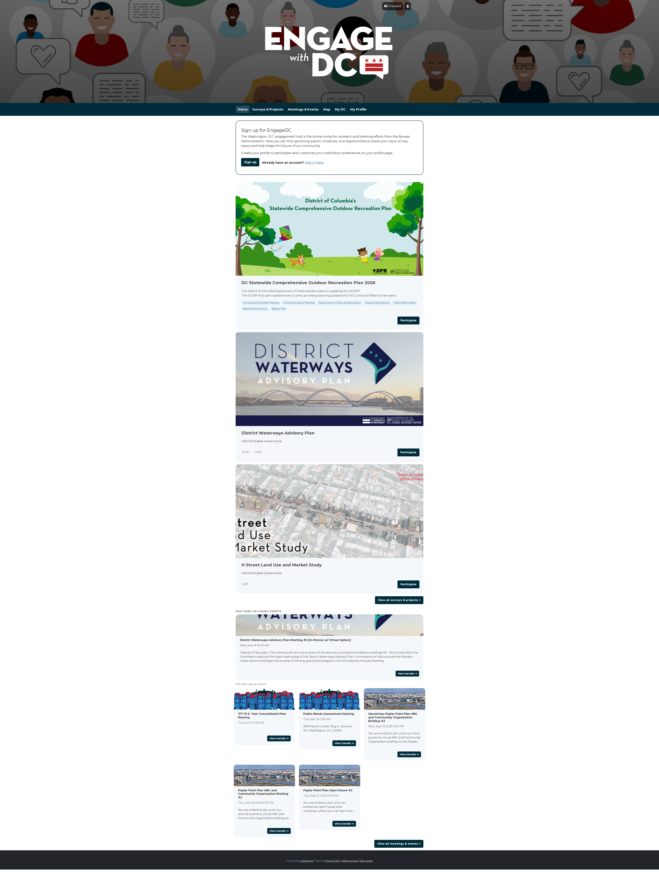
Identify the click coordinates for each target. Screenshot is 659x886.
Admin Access (350, 860)
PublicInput (307, 860)
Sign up (250, 162)
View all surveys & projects (398, 600)
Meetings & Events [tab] (303, 109)
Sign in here (314, 163)
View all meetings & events (398, 843)
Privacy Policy (332, 860)
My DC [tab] (340, 109)
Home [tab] (243, 109)
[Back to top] (423, 874)
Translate (394, 6)
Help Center (366, 860)
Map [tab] (326, 109)
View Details (406, 673)
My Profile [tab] (358, 109)
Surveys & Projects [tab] (267, 109)
